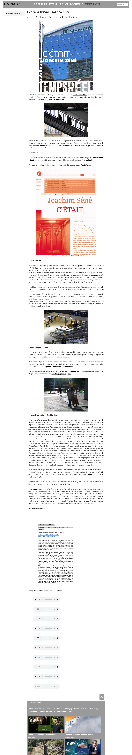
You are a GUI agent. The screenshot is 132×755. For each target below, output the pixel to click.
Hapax (30, 450)
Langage (69, 709)
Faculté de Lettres (80, 95)
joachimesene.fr (97, 275)
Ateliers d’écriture (69, 737)
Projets (40, 4)
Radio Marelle (31, 737)
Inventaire (48, 709)
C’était (31, 160)
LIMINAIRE (12, 4)
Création (92, 4)
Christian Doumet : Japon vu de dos (79, 734)
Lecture (77, 709)
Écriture (56, 4)
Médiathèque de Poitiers (38, 145)
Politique (93, 709)
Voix (70, 711)
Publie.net (75, 371)
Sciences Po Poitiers (36, 99)
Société (52, 711)
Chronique (74, 4)
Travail (64, 711)
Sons (59, 711)
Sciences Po (43, 711)
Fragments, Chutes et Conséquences (58, 366)
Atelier (31, 709)
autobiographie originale (61, 374)
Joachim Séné (97, 157)
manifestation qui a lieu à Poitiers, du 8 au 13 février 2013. (66, 146)
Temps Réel (87, 160)
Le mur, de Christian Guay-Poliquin (42, 734)
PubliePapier (86, 165)
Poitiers (85, 709)
